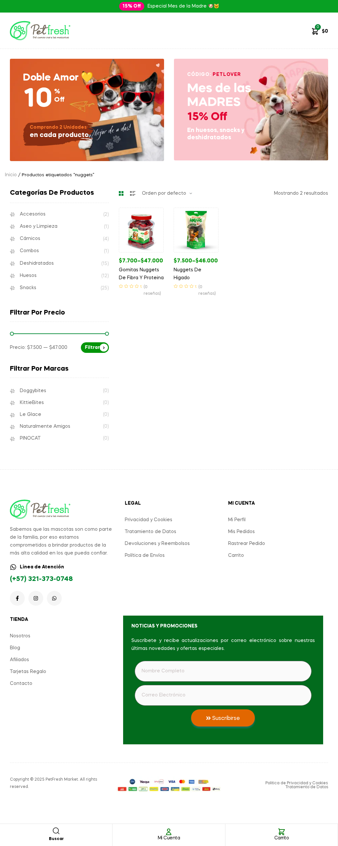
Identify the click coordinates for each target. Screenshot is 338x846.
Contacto (21, 683)
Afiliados (19, 660)
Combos (29, 251)
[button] (131, 6)
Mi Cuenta (169, 838)
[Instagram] (35, 598)
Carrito (281, 838)
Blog (15, 648)
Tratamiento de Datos (150, 531)
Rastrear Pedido (246, 543)
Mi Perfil (237, 520)
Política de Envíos (145, 555)
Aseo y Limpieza (38, 226)
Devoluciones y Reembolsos (157, 543)
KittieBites (32, 402)
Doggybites (33, 391)
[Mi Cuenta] (168, 832)
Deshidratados (37, 263)
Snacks (28, 288)
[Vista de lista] (132, 193)
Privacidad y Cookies (148, 520)
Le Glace (30, 414)
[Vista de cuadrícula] (121, 193)
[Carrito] (281, 832)
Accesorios (33, 214)
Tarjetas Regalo (28, 671)
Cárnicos (30, 238)
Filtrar (92, 347)
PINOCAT (30, 438)
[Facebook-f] (17, 598)
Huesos (28, 275)
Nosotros (20, 636)
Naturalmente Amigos (45, 426)
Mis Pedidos (241, 531)
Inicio (11, 175)
